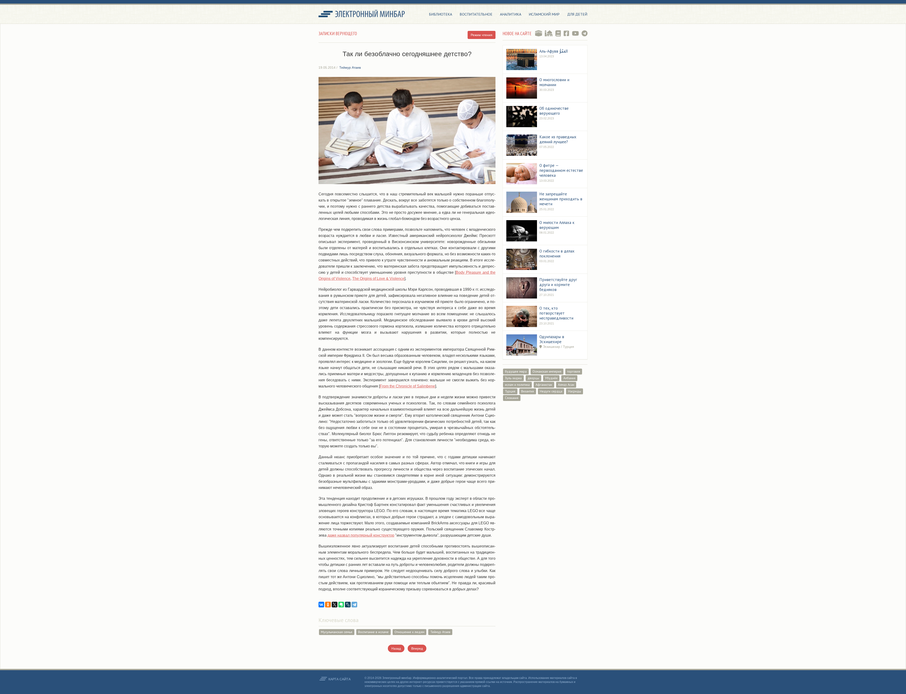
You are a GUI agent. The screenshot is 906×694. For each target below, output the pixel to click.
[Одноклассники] (328, 604)
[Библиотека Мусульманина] (558, 33)
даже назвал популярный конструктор (360, 535)
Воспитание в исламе (373, 632)
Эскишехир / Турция (558, 347)
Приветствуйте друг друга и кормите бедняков (558, 284)
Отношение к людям (409, 632)
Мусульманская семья (336, 632)
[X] (334, 604)
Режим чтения (481, 35)
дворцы (533, 378)
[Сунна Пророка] (549, 33)
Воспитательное (476, 14)
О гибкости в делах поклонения (557, 253)
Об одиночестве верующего (554, 111)
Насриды (574, 391)
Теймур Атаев (440, 632)
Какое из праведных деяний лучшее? (557, 139)
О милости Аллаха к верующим (557, 225)
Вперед (417, 648)
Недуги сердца (551, 391)
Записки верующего (338, 33)
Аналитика (510, 14)
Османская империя (547, 371)
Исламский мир (544, 14)
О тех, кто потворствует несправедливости (556, 313)
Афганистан (544, 385)
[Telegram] (354, 604)
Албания (569, 378)
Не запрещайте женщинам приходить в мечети (560, 199)
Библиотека (440, 14)
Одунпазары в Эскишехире (551, 339)
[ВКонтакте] (321, 604)
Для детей (577, 14)
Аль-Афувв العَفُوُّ (553, 51)
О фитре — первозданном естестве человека (561, 170)
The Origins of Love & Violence (378, 279)
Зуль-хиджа (513, 378)
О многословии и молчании (554, 82)
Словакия (511, 398)
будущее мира (516, 371)
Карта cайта (339, 679)
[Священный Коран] (538, 33)
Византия (527, 391)
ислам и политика (517, 385)
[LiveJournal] (348, 604)
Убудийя (551, 378)
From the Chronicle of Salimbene (407, 386)
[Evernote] (341, 604)
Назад (396, 648)
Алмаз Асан (566, 385)
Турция (510, 391)
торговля (573, 371)
